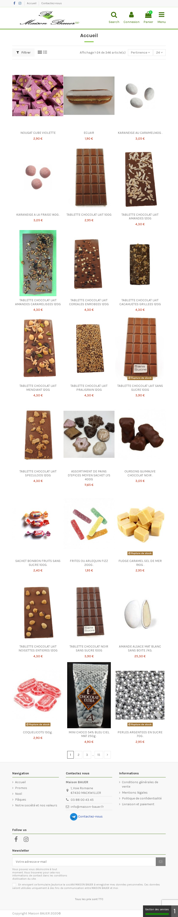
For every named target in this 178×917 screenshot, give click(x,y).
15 (98, 755)
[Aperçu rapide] (38, 127)
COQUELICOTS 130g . (38, 732)
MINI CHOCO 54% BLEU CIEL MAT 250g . (89, 734)
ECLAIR (89, 133)
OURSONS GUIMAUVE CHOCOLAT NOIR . (140, 473)
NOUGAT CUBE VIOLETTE (38, 133)
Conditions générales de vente (140, 784)
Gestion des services (157, 909)
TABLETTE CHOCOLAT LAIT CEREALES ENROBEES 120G (89, 302)
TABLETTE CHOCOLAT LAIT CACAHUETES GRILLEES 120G (140, 302)
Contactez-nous (51, 3)
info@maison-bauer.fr (87, 807)
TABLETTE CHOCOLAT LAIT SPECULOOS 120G (38, 473)
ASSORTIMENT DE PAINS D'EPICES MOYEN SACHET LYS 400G (89, 475)
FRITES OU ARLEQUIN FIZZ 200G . (89, 563)
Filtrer (26, 53)
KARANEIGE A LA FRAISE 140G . (38, 215)
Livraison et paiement (138, 804)
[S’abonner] (160, 861)
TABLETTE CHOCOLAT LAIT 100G (89, 215)
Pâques (20, 800)
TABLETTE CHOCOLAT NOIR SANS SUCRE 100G (89, 648)
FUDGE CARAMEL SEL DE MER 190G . (140, 563)
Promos (21, 788)
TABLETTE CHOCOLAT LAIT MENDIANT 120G (38, 388)
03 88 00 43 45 (82, 800)
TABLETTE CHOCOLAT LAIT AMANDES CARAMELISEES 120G (38, 302)
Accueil (32, 3)
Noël (18, 794)
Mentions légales (135, 793)
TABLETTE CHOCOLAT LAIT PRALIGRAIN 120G (89, 388)
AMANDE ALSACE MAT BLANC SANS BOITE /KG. (140, 648)
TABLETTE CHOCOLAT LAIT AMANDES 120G (140, 217)
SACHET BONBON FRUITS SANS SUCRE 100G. (37, 563)
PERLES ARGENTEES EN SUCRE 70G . (140, 734)
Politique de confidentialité (142, 798)
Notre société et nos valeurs (36, 805)
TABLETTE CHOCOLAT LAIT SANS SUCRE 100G (140, 388)
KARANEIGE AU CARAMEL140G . (140, 133)
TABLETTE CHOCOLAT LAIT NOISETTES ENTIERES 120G (38, 648)
